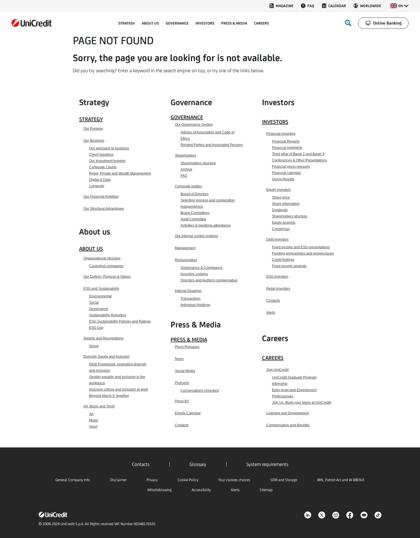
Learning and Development (287, 413)
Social (94, 303)
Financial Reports (285, 141)
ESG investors (277, 277)
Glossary (197, 464)
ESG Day (96, 328)
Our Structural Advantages (103, 209)
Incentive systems (194, 274)
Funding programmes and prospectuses (303, 253)
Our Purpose (93, 129)
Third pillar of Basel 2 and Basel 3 (298, 154)
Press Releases (187, 347)
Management (185, 248)
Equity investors (278, 190)
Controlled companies (106, 266)
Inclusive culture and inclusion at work (118, 389)
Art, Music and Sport (99, 406)
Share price (281, 197)
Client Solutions (101, 155)
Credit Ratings (283, 260)
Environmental (100, 296)
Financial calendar (286, 173)
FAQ (184, 176)
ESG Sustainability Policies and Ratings (120, 321)
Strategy (91, 119)
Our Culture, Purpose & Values (107, 277)
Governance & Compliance (202, 268)
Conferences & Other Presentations (299, 160)
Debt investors (277, 239)
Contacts (182, 425)
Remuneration (186, 260)
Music (93, 420)
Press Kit (182, 401)
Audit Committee (193, 219)
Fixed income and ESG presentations (301, 247)
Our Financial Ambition (101, 197)
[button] (399, 5)
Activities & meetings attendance (206, 225)
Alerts (270, 313)
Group (94, 346)
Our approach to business (109, 148)
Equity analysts (283, 223)
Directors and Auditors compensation (209, 280)
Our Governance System (194, 125)
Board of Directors (195, 194)
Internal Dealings (188, 291)
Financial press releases (291, 167)
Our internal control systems (196, 236)
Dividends (280, 210)
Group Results (283, 179)
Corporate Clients (103, 167)
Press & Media (189, 339)
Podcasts (182, 383)
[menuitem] (281, 5)
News (179, 359)
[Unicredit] (31, 23)
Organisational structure (102, 258)
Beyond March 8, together (109, 396)
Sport (93, 427)
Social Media (185, 371)
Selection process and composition (208, 200)
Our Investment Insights (107, 161)
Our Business (93, 141)
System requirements (267, 464)
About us (91, 248)
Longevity (96, 186)
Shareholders (185, 155)
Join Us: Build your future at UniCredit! (301, 403)
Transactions (191, 299)
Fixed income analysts (289, 266)
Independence (192, 207)
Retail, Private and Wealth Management (120, 173)
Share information (286, 204)
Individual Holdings (196, 305)
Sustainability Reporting (107, 315)
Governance (98, 309)
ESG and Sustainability (101, 289)
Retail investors (278, 289)
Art (91, 414)
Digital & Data (100, 180)
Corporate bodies (188, 186)
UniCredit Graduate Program (294, 377)
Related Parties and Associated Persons (212, 145)
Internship (279, 384)
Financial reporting (280, 134)
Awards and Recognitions (103, 338)
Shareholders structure (198, 163)
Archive (186, 169)
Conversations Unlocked (200, 391)
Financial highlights (287, 148)
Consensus (281, 229)
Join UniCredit (277, 370)
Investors (275, 122)
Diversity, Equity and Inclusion (106, 357)
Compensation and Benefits (287, 425)
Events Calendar (188, 413)
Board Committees (195, 213)
